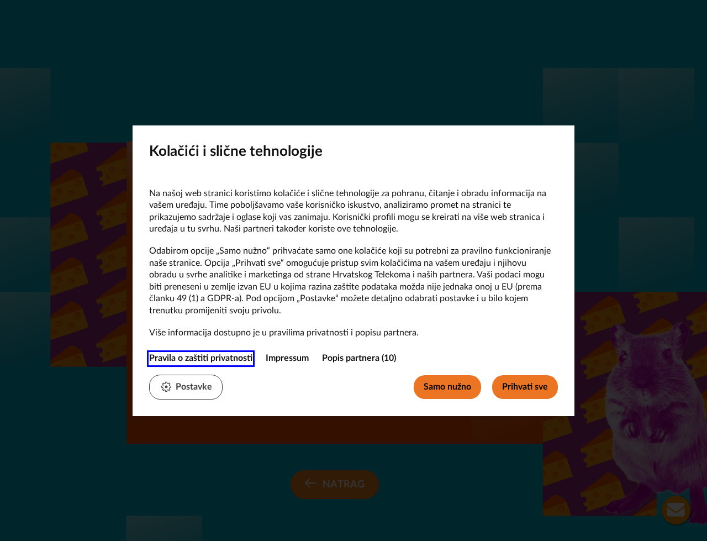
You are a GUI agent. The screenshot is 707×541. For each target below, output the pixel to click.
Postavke (194, 386)
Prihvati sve (525, 386)
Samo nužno (447, 386)
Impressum (287, 358)
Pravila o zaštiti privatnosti (200, 358)
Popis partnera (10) (359, 358)
